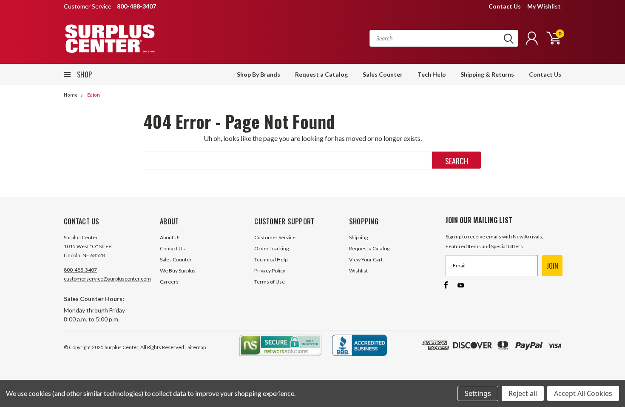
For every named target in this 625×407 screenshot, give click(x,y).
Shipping (358, 237)
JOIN (552, 266)
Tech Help (432, 74)
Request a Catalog (321, 74)
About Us (170, 237)
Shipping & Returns (487, 74)
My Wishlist (544, 6)
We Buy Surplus (178, 270)
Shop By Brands (258, 74)
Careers (169, 281)
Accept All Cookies (583, 393)
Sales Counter (383, 74)
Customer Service (274, 237)
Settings (478, 393)
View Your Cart (366, 259)
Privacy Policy (269, 270)
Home (71, 95)
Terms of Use (269, 281)
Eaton (93, 95)
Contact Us (505, 6)
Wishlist (358, 270)
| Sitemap (195, 347)
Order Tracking (271, 248)
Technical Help (270, 259)
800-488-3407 (80, 270)
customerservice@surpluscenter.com (107, 278)
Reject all (523, 393)
